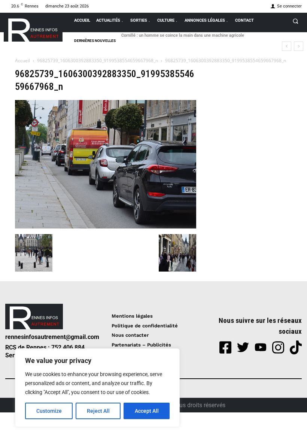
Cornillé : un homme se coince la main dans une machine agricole (182, 35)
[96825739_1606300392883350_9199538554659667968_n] (105, 226)
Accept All (147, 411)
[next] (298, 46)
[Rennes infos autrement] (33, 29)
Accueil (22, 60)
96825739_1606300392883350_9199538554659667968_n (97, 60)
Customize (49, 411)
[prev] (286, 46)
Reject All (98, 411)
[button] (295, 21)
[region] (97, 387)
